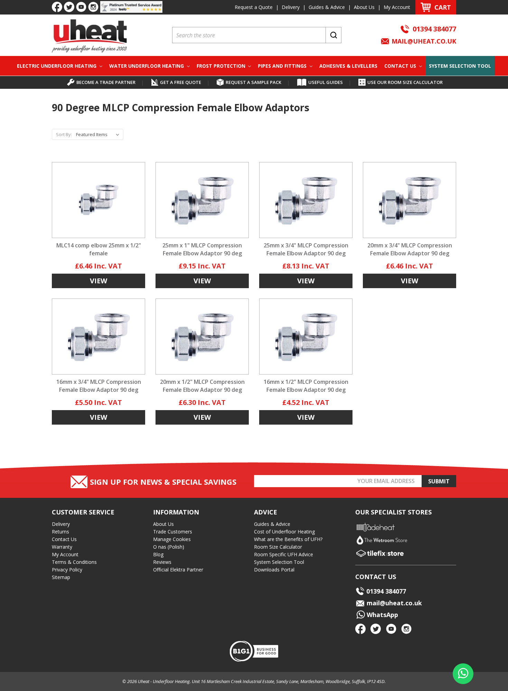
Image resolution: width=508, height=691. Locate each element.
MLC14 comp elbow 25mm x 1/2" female (98, 249)
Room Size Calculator (278, 546)
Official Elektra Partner (178, 569)
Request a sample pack (253, 82)
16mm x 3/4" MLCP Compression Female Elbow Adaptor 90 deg (98, 386)
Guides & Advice (327, 7)
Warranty (62, 546)
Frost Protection (222, 66)
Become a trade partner (105, 82)
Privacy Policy (67, 569)
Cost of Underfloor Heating (284, 531)
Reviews (162, 562)
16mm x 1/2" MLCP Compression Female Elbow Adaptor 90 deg (306, 386)
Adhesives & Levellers (348, 66)
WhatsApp (381, 614)
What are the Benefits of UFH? (288, 539)
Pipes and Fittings (283, 66)
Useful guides (325, 82)
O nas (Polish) (168, 546)
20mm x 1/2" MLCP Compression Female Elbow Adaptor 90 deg (202, 386)
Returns (60, 531)
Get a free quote (180, 82)
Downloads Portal (274, 569)
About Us (364, 7)
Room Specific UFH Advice (283, 554)
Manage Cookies (172, 539)
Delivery (291, 7)
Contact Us (400, 66)
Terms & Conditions (74, 562)
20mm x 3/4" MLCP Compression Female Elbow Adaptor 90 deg (409, 249)
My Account (397, 7)
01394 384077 (434, 29)
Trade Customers (172, 531)
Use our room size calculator (405, 82)
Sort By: (64, 134)
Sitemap (61, 577)
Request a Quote (254, 7)
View (98, 280)
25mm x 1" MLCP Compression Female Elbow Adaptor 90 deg (202, 249)
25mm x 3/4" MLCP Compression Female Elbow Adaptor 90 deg (306, 249)
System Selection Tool (460, 66)
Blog (158, 554)
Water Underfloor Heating (147, 66)
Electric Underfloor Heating (57, 66)
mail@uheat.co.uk (423, 41)
